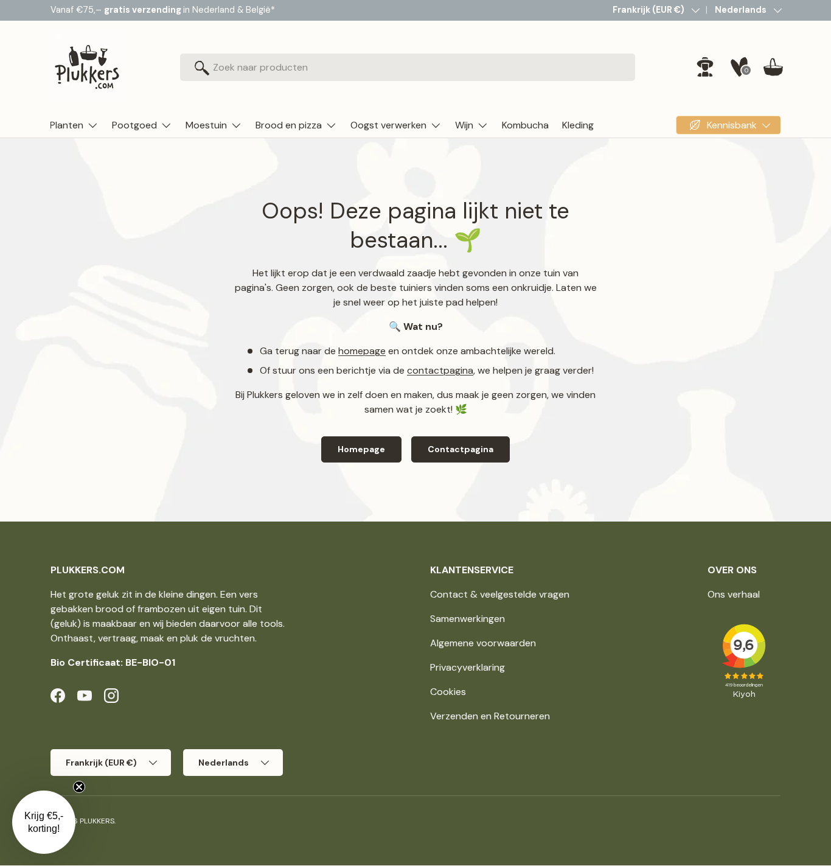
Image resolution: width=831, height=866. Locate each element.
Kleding (578, 125)
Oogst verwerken (388, 125)
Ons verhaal (734, 594)
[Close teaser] (79, 787)
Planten (66, 125)
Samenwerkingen (467, 618)
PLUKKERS (97, 821)
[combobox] (408, 67)
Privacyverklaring (467, 667)
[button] (773, 67)
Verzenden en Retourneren (490, 716)
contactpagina (440, 370)
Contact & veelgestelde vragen (499, 594)
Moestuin (206, 125)
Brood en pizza (289, 125)
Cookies (448, 691)
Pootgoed (134, 125)
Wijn (464, 125)
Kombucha (525, 125)
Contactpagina (460, 449)
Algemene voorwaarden (483, 643)
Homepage (361, 449)
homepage (362, 350)
